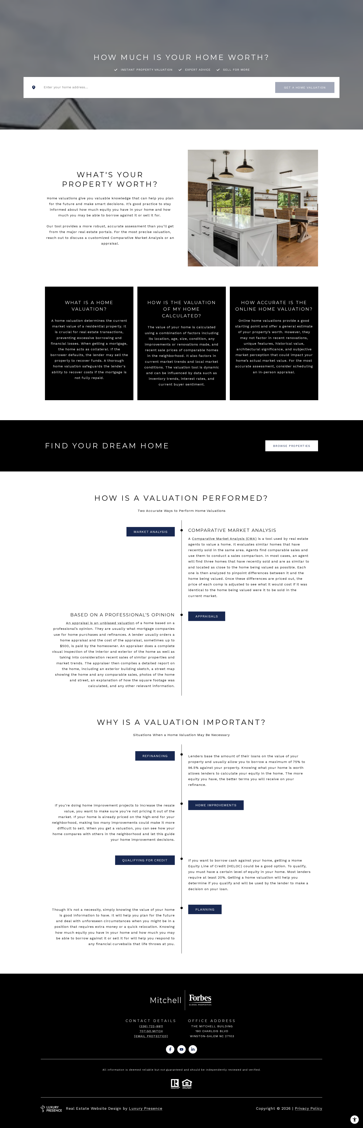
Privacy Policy (308, 1108)
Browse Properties (291, 445)
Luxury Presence (145, 1108)
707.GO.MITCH (151, 1031)
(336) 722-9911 (151, 1026)
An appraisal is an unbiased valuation (100, 623)
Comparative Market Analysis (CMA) (224, 539)
